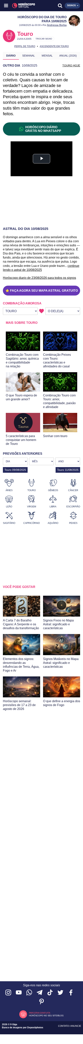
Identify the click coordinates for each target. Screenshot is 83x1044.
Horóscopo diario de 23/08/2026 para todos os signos (39, 277)
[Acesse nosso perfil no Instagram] (8, 992)
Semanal (28, 55)
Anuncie (75, 1026)
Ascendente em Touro (54, 46)
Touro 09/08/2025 (15, 469)
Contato (63, 1026)
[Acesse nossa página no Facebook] (71, 992)
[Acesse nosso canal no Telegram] (39, 992)
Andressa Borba (57, 25)
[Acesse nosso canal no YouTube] (18, 992)
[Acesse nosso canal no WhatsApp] (29, 992)
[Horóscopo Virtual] (24, 5)
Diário (11, 55)
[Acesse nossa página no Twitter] (60, 992)
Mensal (47, 55)
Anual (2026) (68, 55)
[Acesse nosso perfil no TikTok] (50, 992)
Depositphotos (35, 1027)
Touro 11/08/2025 (68, 469)
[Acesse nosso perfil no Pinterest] (41, 1001)
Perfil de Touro (24, 46)
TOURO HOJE (71, 65)
